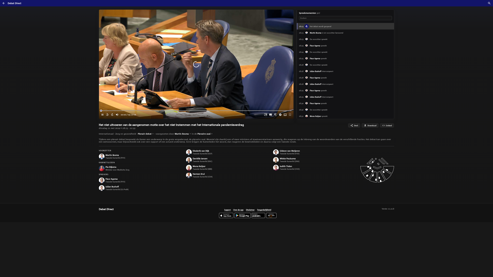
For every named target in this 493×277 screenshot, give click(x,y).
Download (372, 125)
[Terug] (3, 3)
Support (227, 210)
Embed (389, 125)
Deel (356, 125)
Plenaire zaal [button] (204, 134)
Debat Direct (14, 3)
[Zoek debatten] (489, 3)
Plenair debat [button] (145, 134)
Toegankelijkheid (264, 210)
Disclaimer (250, 210)
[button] (345, 32)
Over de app (238, 210)
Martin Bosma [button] (182, 134)
